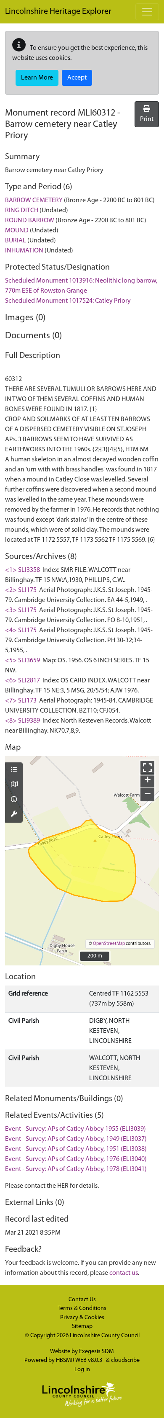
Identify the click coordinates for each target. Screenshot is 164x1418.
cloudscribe (125, 1360)
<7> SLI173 (21, 700)
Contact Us (82, 1300)
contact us (123, 1273)
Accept (77, 78)
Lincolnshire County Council (105, 1336)
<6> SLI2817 (22, 680)
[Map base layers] (13, 785)
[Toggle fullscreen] (147, 768)
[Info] (13, 800)
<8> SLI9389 (22, 721)
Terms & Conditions (82, 1308)
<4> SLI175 (21, 630)
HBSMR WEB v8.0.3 (79, 1360)
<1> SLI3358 (22, 570)
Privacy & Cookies (82, 1318)
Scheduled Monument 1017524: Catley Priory (68, 301)
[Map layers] (13, 770)
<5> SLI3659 (22, 660)
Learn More (37, 78)
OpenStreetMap (109, 944)
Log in (82, 1370)
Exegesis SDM (96, 1352)
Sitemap (82, 1326)
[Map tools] (13, 814)
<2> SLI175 (21, 590)
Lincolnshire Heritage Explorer (58, 12)
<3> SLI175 (21, 610)
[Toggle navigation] (147, 11)
